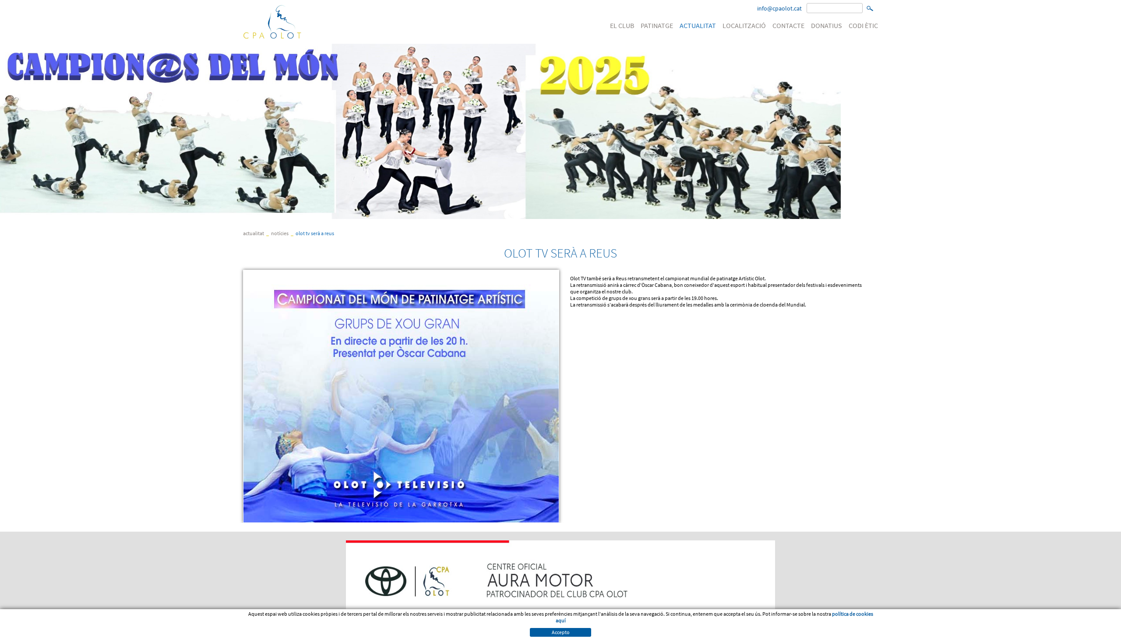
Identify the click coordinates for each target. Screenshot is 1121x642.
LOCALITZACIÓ (744, 25)
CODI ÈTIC (863, 25)
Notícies (280, 233)
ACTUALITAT (698, 25)
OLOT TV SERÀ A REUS (315, 233)
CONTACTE (788, 25)
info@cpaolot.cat (779, 8)
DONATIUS (826, 25)
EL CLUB (622, 25)
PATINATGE (657, 25)
